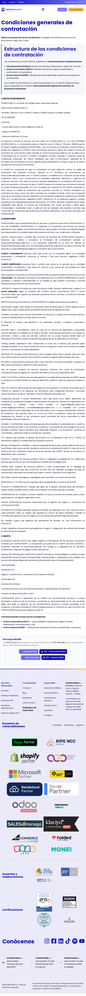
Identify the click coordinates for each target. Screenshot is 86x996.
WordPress (57, 725)
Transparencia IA (67, 983)
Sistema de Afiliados (52, 688)
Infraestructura (50, 705)
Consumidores (74, 986)
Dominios (5, 690)
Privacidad (79, 983)
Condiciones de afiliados (51, 988)
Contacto (27, 688)
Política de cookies (41, 986)
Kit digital (48, 715)
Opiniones (48, 710)
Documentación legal (41, 983)
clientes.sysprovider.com (44, 83)
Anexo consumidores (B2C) (19, 69)
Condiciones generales (59, 986)
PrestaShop (69, 725)
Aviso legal (55, 983)
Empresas (36, 988)
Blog (24, 693)
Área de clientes (51, 693)
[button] (43, 9)
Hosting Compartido (9, 695)
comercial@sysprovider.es (31, 127)
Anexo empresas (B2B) (17, 75)
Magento (80, 725)
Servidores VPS (7, 700)
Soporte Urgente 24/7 (10, 713)
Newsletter (27, 698)
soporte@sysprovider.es (32, 610)
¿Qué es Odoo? (29, 703)
